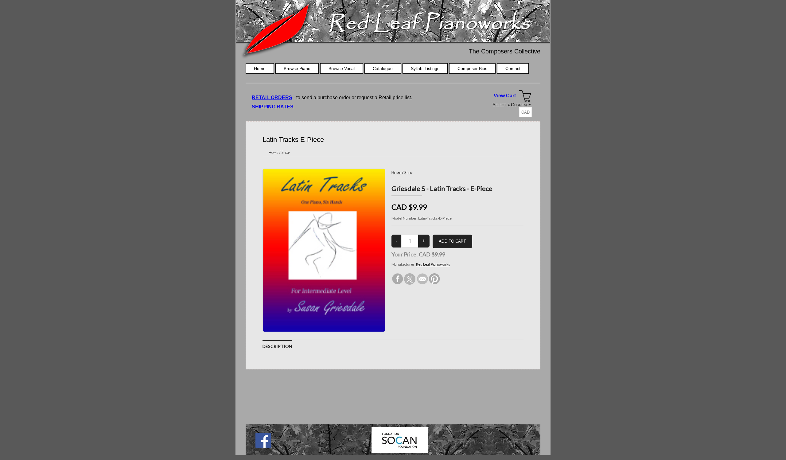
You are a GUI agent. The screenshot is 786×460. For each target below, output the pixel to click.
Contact (512, 68)
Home (260, 68)
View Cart (505, 95)
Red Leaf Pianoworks (433, 264)
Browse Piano (297, 68)
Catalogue (383, 68)
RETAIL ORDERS (272, 97)
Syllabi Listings (425, 68)
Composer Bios (472, 68)
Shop (286, 152)
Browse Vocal (342, 68)
